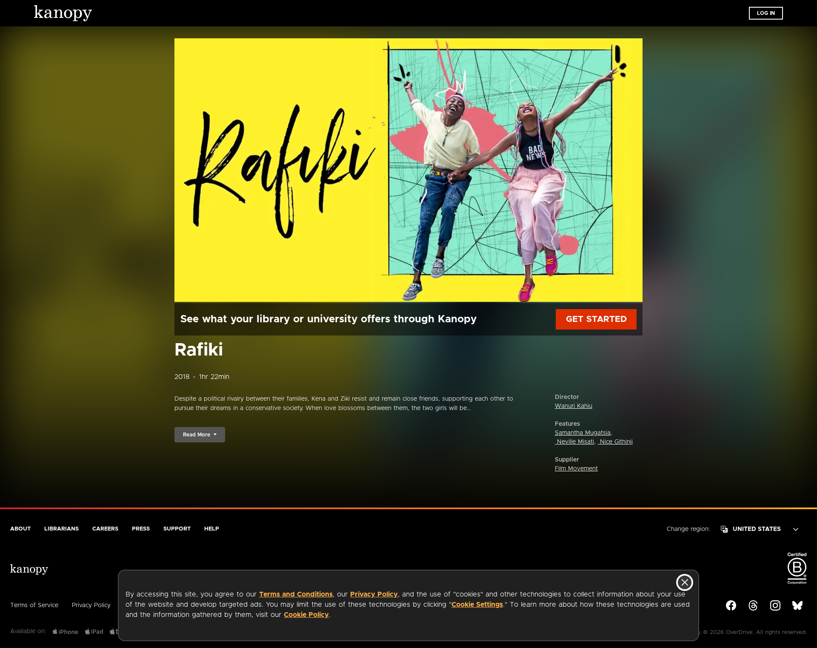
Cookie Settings (477, 604)
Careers (105, 529)
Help (211, 529)
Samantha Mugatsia (583, 433)
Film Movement (576, 469)
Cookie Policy (306, 614)
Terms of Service (34, 605)
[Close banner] (684, 582)
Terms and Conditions (296, 594)
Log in (766, 13)
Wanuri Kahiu (573, 406)
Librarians (61, 529)
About (20, 529)
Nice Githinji (615, 442)
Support (177, 529)
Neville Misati (574, 442)
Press (141, 529)
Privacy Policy (374, 594)
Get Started (596, 319)
